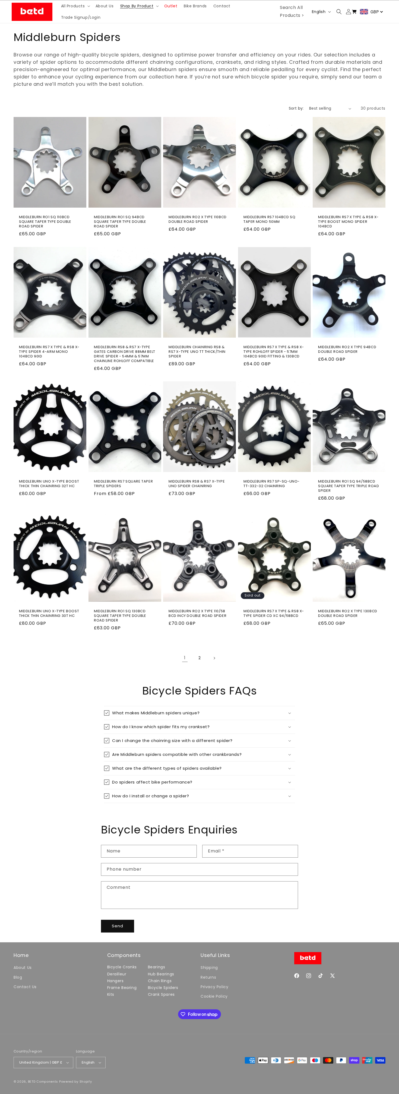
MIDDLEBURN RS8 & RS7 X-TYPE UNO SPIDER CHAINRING (197, 484)
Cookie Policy (214, 996)
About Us (23, 967)
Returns (208, 977)
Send (117, 926)
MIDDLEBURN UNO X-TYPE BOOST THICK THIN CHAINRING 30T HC (49, 613)
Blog (18, 977)
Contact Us (25, 987)
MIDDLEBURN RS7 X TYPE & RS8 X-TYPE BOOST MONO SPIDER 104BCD (348, 222)
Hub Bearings (161, 974)
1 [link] (185, 658)
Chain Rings (160, 981)
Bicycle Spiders (163, 987)
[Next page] (214, 658)
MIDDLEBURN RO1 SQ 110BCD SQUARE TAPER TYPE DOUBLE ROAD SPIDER (45, 222)
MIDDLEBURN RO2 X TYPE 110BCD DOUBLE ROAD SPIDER (198, 219)
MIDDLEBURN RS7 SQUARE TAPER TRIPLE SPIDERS (123, 484)
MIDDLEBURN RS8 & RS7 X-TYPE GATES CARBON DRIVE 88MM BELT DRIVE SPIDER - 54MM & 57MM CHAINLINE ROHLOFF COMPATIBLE (124, 354)
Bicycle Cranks (122, 967)
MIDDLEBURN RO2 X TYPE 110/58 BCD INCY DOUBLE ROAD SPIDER (197, 613)
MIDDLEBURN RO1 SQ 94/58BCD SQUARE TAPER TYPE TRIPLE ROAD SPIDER (348, 486)
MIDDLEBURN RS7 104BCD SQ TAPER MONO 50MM (269, 219)
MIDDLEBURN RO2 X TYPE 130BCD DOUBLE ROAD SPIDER (347, 613)
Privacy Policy (214, 987)
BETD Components (43, 1081)
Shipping (209, 967)
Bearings (156, 967)
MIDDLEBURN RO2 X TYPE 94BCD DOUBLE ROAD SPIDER (347, 349)
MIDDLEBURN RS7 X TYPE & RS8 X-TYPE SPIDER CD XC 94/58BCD (273, 613)
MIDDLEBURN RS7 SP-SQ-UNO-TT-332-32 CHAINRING (271, 484)
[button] (75, 6)
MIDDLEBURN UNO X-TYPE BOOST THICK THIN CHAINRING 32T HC (49, 484)
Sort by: (296, 108)
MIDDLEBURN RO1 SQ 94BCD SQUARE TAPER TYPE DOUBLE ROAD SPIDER (120, 222)
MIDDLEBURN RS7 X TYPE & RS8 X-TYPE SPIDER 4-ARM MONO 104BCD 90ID (49, 352)
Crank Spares (161, 994)
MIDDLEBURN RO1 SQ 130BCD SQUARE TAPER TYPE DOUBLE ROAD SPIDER (120, 616)
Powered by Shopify (75, 1081)
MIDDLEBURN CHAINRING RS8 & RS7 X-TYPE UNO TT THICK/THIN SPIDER (197, 352)
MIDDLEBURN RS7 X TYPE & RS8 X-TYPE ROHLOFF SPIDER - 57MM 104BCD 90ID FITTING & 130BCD (273, 352)
